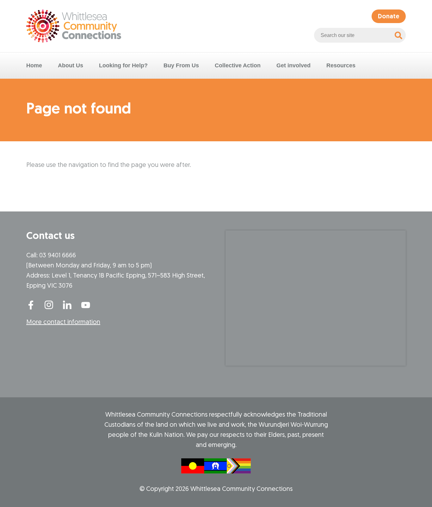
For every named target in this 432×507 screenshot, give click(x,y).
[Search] (398, 35)
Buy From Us (181, 65)
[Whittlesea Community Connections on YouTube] (85, 304)
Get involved (293, 65)
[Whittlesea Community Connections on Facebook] (30, 304)
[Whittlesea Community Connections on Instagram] (49, 304)
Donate (388, 17)
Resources (340, 65)
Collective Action (238, 65)
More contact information (63, 322)
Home (34, 65)
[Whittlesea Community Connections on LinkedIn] (67, 304)
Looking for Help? (123, 65)
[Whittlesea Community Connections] (73, 26)
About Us (70, 65)
